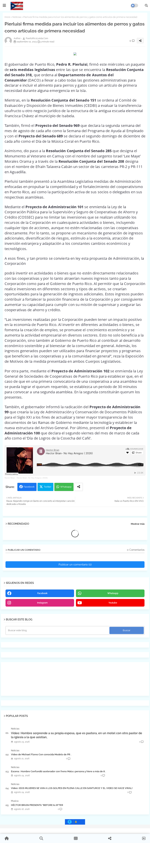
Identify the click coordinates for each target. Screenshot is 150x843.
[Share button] (78, 487)
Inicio (7, 17)
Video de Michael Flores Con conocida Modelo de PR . (41, 754)
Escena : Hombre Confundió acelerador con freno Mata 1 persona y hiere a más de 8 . (58, 771)
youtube (112, 602)
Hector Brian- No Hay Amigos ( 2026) (32, 478)
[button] (146, 5)
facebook (42, 593)
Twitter (47, 486)
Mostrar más (138, 524)
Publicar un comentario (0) (75, 564)
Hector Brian (10, 478)
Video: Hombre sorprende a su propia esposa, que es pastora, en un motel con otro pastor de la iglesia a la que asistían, (76, 735)
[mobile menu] (4, 5)
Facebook (29, 486)
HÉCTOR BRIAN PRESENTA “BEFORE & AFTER (37, 805)
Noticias (16, 17)
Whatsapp (66, 486)
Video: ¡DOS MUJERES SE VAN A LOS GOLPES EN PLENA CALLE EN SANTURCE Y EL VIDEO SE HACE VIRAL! (72, 788)
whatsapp (112, 593)
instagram (42, 602)
